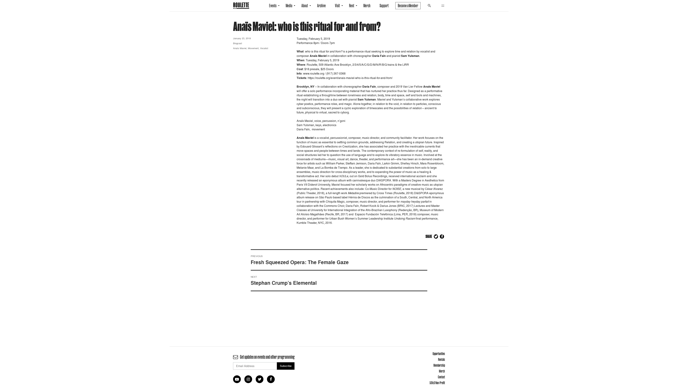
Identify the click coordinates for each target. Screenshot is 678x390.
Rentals (441, 359)
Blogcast (237, 43)
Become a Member (408, 5)
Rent (351, 5)
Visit (337, 5)
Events (272, 5)
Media (289, 5)
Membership (439, 365)
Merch (366, 5)
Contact (441, 377)
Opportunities (439, 353)
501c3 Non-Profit (437, 382)
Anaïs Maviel (239, 48)
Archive (321, 5)
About (304, 5)
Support (384, 5)
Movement (253, 48)
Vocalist (264, 48)
